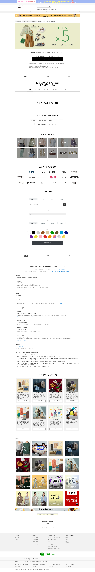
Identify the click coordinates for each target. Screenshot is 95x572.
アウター (46, 89)
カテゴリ (47, 211)
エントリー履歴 (51, 70)
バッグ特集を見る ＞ (72, 400)
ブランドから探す (35, 537)
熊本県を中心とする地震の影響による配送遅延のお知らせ (47, 9)
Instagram (66, 541)
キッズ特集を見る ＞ (55, 429)
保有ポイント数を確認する (70, 564)
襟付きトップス (52, 120)
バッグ (55, 89)
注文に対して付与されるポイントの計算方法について (28, 317)
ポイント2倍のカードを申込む (55, 564)
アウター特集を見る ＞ (39, 400)
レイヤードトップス (41, 124)
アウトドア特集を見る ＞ (72, 429)
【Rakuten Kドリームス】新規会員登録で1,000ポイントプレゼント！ (35, 561)
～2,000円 (43, 223)
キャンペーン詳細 (44, 70)
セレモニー (33, 120)
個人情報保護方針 (22, 569)
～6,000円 (61, 223)
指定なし (33, 199)
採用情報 (47, 569)
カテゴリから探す (35, 541)
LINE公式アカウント (68, 542)
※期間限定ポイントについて (23, 340)
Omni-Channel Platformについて (54, 548)
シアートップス (42, 120)
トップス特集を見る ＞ (23, 429)
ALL (30, 89)
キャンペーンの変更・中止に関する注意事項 (61, 271)
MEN (52, 199)
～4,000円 (52, 223)
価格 (47, 220)
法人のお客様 (50, 544)
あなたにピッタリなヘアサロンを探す (21, 564)
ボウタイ (62, 124)
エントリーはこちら (47, 59)
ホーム (16, 18)
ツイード (32, 124)
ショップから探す (35, 539)
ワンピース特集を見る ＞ (39, 429)
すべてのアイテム (35, 544)
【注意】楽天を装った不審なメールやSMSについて (48, 514)
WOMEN (43, 199)
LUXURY (16, 539)
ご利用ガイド (50, 541)
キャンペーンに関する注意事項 (58, 269)
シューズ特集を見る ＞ (55, 400)
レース (61, 120)
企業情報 (16, 569)
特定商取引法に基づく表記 (52, 546)
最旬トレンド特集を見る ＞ (23, 400)
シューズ (63, 89)
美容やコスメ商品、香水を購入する (39, 564)
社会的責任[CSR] (42, 569)
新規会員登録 (67, 537)
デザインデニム (52, 124)
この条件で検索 (47, 242)
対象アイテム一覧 (19, 346)
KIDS (61, 199)
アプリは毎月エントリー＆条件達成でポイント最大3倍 (71, 11)
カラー (47, 229)
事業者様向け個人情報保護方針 (32, 569)
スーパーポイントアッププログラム (54, 537)
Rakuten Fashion (25, 6)
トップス (37, 89)
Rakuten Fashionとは (52, 539)
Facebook (66, 539)
